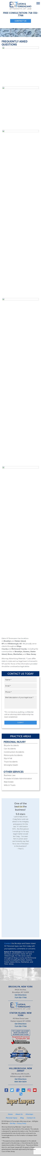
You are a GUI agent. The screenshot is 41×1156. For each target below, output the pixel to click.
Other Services (14, 771)
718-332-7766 (21, 997)
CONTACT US (20, 21)
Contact (7, 943)
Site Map (12, 1123)
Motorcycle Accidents (13, 755)
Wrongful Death (11, 765)
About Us (19, 1114)
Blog (22, 1118)
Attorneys (29, 1114)
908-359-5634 (20, 1082)
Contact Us (31, 1118)
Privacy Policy (21, 1123)
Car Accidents (10, 749)
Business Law (9, 775)
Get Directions (20, 995)
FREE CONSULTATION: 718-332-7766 (20, 14)
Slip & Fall (8, 758)
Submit (20, 722)
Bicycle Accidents (11, 745)
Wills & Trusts (9, 785)
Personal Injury (15, 741)
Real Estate (8, 782)
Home (10, 1114)
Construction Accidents (14, 752)
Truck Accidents (11, 762)
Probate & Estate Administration (18, 778)
